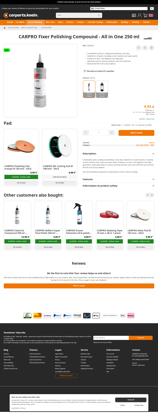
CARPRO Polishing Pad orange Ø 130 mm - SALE (17, 167)
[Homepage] (5, 28)
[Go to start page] (21, 15)
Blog (6, 350)
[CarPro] (148, 38)
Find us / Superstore (138, 365)
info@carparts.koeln (142, 359)
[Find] (99, 15)
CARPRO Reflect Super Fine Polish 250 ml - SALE (47, 231)
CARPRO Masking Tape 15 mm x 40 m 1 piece (109, 231)
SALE (152, 145)
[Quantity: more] (112, 132)
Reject (123, 405)
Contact (136, 350)
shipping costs (149, 112)
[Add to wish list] (138, 48)
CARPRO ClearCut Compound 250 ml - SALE (15, 231)
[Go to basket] (145, 15)
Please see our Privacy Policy (102, 342)
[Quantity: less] (86, 132)
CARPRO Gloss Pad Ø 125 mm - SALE (139, 231)
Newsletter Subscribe (14, 333)
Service (84, 350)
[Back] (147, 195)
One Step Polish (142, 145)
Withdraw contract (66, 375)
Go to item (21, 183)
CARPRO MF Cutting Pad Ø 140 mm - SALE (58, 167)
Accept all (131, 400)
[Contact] (134, 15)
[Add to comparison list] (145, 48)
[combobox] (119, 8)
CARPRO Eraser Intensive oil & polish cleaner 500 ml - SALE (78, 231)
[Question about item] (151, 48)
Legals (58, 350)
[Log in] (139, 15)
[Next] (152, 195)
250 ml (151, 143)
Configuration (139, 405)
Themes (33, 350)
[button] (118, 153)
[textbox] (118, 8)
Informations (113, 350)
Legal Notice (16, 408)
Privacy (23, 408)
